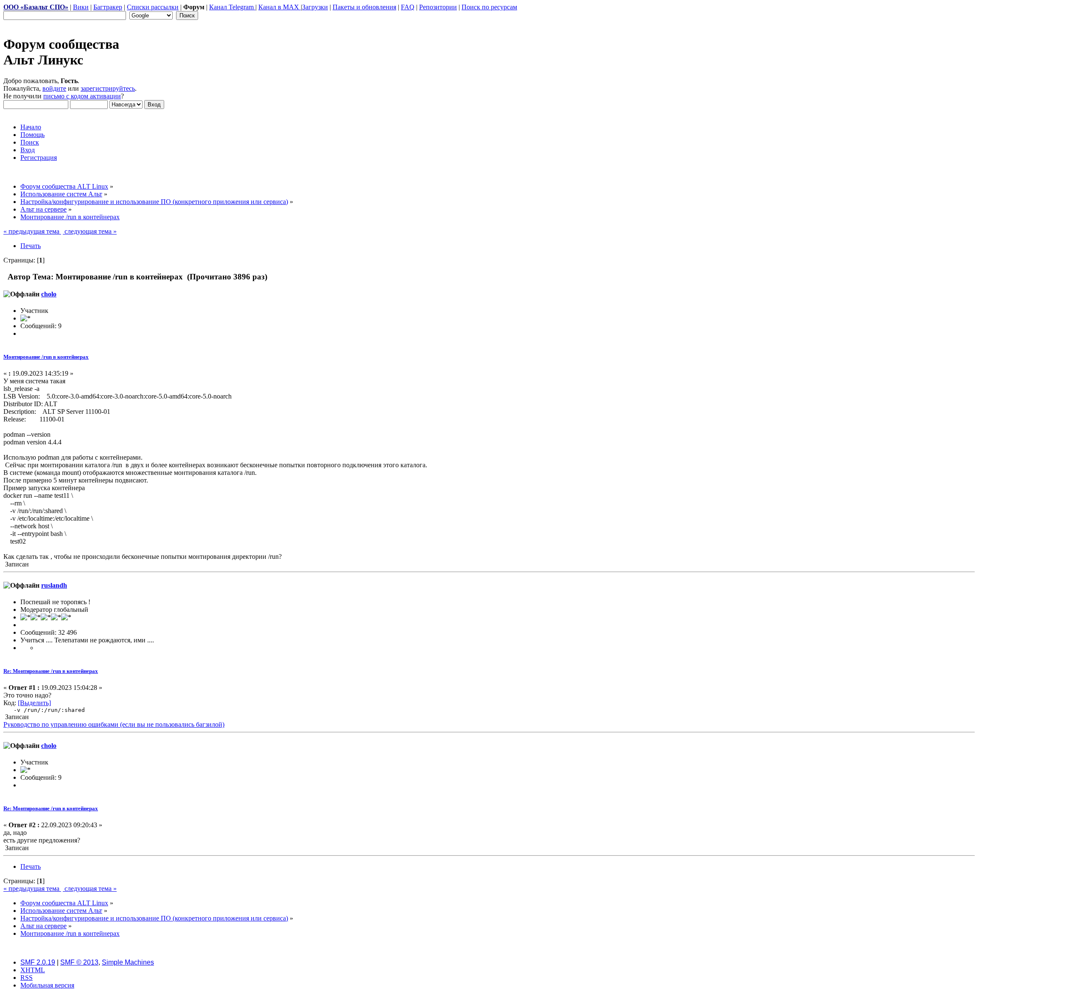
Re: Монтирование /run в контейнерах (50, 671)
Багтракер (107, 7)
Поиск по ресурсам (489, 7)
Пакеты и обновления (364, 7)
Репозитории (438, 7)
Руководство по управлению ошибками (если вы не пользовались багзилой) (113, 724)
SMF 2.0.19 (37, 962)
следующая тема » (90, 231)
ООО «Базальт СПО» (35, 7)
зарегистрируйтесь (108, 88)
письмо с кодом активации (82, 96)
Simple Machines (128, 962)
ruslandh (54, 585)
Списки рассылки (153, 7)
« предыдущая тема (32, 231)
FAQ (407, 7)
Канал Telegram (232, 7)
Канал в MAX (279, 7)
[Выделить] (34, 702)
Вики (81, 7)
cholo (48, 294)
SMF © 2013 (79, 962)
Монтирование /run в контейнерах (46, 357)
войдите (54, 88)
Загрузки (315, 7)
